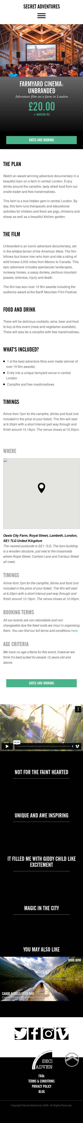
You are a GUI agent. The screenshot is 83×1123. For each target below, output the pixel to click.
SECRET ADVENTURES (41, 6)
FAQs (41, 1076)
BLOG (41, 1091)
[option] (41, 50)
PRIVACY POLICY (41, 1086)
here (74, 630)
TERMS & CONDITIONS (41, 1081)
